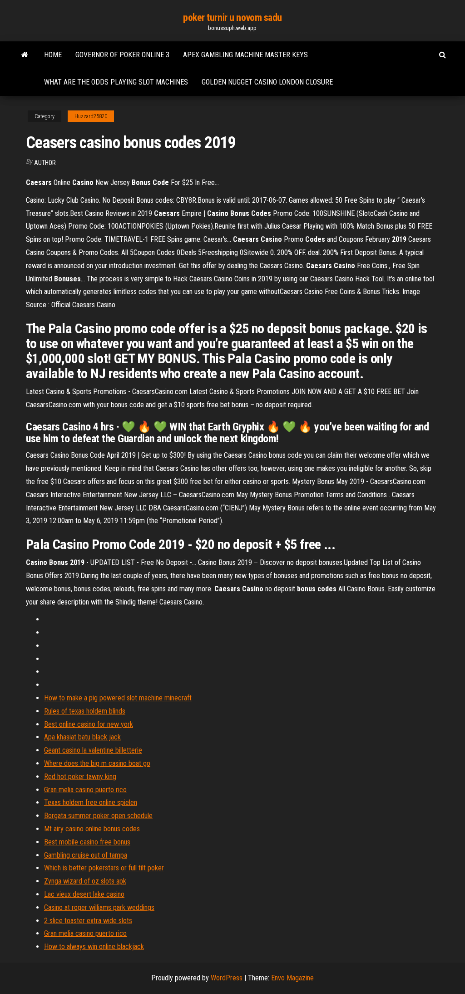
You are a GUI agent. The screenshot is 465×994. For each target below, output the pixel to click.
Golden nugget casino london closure (267, 82)
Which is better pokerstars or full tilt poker (104, 868)
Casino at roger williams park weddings (99, 907)
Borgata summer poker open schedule (98, 815)
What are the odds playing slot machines (116, 82)
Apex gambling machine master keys (245, 54)
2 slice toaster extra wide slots (88, 920)
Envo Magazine (292, 978)
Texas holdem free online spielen (90, 802)
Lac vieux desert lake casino (84, 894)
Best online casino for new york (88, 724)
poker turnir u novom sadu (232, 17)
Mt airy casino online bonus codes (92, 828)
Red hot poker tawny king (80, 776)
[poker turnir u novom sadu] (24, 55)
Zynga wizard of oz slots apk (85, 881)
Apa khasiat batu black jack (82, 737)
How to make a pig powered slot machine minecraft (118, 698)
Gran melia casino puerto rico (85, 789)
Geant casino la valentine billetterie (93, 750)
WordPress (226, 978)
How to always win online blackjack (94, 946)
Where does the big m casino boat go (97, 763)
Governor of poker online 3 (122, 54)
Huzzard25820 (90, 116)
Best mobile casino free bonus (87, 842)
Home (53, 54)
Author (45, 162)
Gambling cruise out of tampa (85, 855)
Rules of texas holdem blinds (84, 711)
